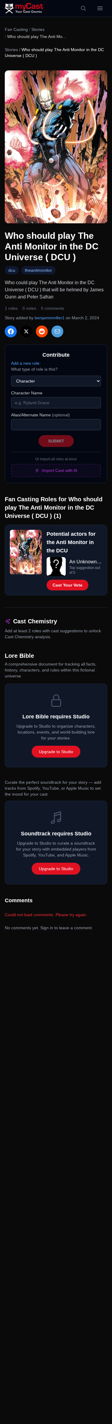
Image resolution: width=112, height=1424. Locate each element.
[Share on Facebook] (11, 331)
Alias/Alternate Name (40, 414)
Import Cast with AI (59, 470)
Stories (38, 29)
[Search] (83, 8)
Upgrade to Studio (56, 751)
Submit (56, 441)
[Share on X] (26, 331)
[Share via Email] (57, 331)
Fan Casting (16, 29)
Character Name (26, 393)
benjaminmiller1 (50, 317)
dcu (11, 270)
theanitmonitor (38, 270)
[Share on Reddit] (42, 331)
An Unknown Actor (85, 561)
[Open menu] (100, 8)
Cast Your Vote (67, 585)
